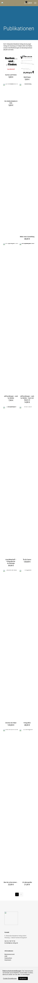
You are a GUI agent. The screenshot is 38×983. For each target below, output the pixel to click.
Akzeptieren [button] (23, 978)
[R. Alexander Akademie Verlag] (9, 3)
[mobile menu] (35, 3)
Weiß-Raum (27, 77)
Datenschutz (8, 958)
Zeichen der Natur (10, 723)
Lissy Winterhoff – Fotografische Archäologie (10, 561)
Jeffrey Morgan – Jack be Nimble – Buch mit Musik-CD (27, 398)
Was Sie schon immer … (11, 882)
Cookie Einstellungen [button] (10, 978)
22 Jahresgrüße (27, 882)
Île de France (27, 559)
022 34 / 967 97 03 (10, 941)
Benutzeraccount (9, 954)
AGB (6, 956)
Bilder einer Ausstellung (27, 236)
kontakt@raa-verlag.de (11, 943)
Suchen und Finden (11, 75)
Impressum (8, 960)
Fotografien (27, 723)
